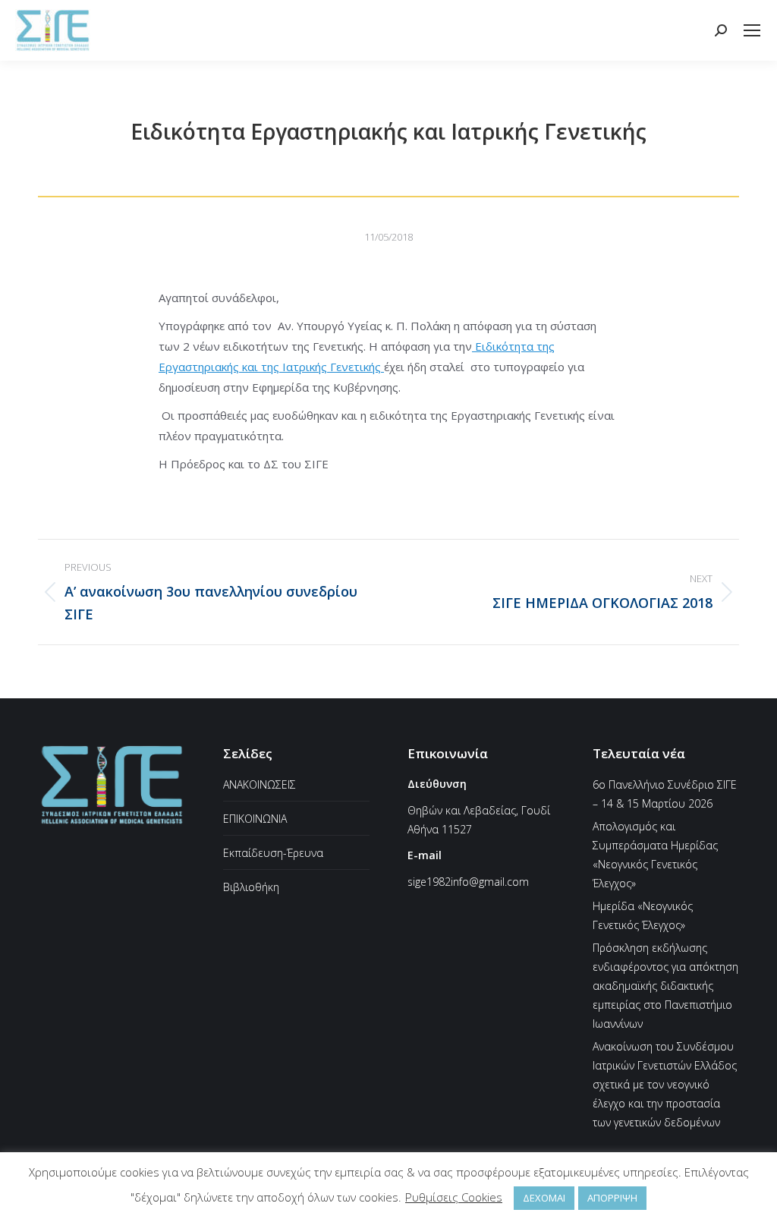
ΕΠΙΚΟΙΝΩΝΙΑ (255, 818)
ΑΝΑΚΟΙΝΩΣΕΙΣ (259, 784)
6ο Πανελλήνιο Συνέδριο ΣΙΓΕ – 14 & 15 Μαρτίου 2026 (665, 794)
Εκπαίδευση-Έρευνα (273, 853)
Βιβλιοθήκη (251, 887)
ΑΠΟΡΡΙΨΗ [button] (612, 1198)
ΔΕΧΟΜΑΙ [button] (544, 1198)
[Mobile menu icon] (752, 30)
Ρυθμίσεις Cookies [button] (453, 1197)
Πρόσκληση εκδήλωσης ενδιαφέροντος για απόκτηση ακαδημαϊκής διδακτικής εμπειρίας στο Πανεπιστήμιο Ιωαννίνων (665, 985)
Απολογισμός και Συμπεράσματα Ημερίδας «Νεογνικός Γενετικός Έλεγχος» (655, 854)
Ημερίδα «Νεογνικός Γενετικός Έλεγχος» (643, 915)
